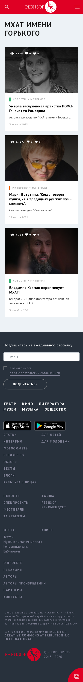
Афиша (48, 496)
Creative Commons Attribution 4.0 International (37, 637)
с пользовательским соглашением (35, 373)
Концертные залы (15, 546)
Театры (8, 537)
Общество (55, 409)
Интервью (12, 441)
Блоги (9, 476)
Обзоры (10, 462)
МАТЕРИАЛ (37, 99)
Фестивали (14, 510)
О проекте (12, 563)
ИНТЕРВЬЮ (20, 187)
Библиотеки (11, 551)
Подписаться (25, 384)
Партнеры (12, 590)
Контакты (12, 597)
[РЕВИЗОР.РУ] (41, 7)
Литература (52, 403)
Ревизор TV (13, 455)
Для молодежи (56, 441)
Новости (11, 496)
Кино (27, 403)
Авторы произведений (19, 583)
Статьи (10, 435)
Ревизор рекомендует (54, 505)
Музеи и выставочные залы (19, 542)
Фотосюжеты (16, 448)
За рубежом (14, 516)
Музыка (30, 409)
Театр (9, 403)
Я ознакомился (20, 368)
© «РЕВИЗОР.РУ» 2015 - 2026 (57, 654)
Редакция (12, 570)
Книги (47, 530)
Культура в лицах (19, 482)
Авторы (10, 576)
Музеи (9, 409)
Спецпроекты (16, 503)
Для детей (51, 435)
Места (9, 530)
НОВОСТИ (19, 99)
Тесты (9, 469)
